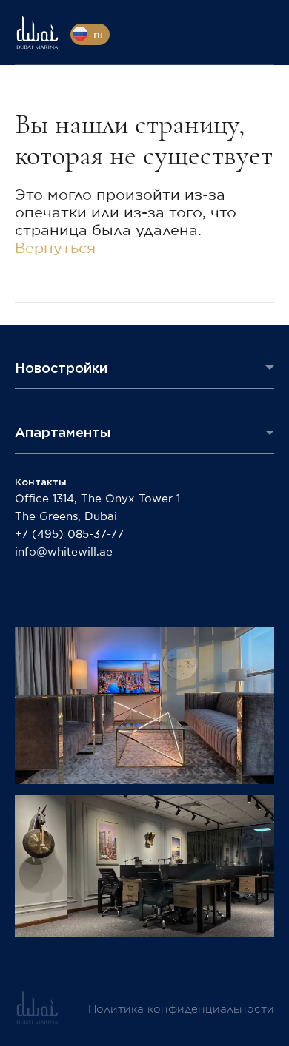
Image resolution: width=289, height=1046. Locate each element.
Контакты (41, 481)
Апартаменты (62, 432)
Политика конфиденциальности (181, 1009)
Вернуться (55, 248)
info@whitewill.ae (64, 552)
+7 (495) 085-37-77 (69, 534)
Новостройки (61, 368)
